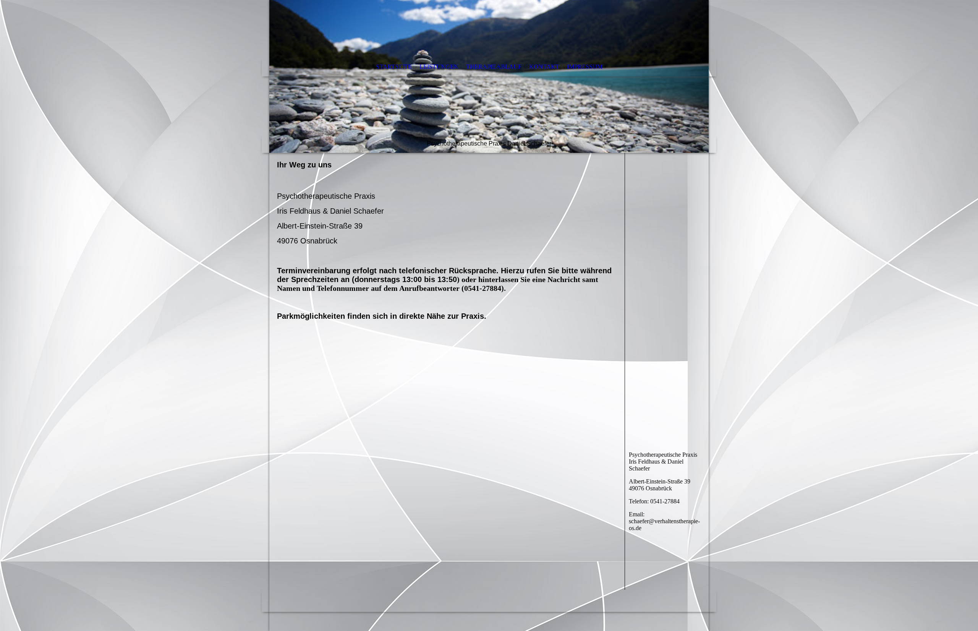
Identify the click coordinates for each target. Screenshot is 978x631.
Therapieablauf (493, 66)
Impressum (584, 66)
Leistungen (438, 66)
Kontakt (544, 66)
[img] (489, 76)
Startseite (394, 66)
